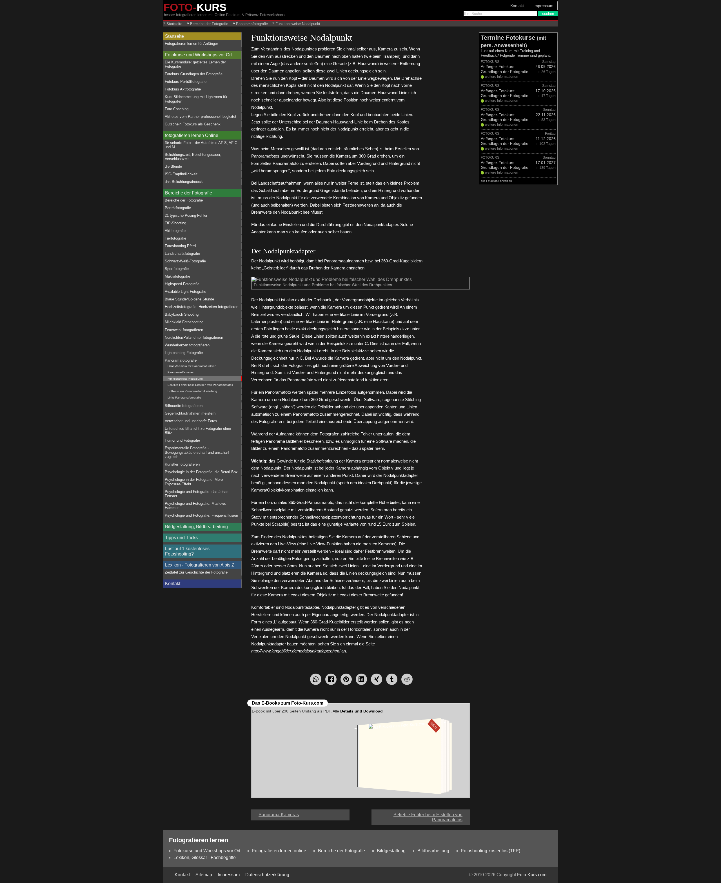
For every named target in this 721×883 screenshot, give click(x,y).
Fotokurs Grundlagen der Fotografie (193, 74)
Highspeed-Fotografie (182, 284)
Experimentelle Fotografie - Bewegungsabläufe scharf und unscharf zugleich (197, 452)
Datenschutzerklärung (267, 874)
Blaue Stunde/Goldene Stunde (189, 299)
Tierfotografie (175, 238)
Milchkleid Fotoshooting (184, 322)
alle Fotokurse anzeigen (496, 180)
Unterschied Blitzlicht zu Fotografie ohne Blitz (198, 430)
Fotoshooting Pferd (180, 246)
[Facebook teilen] (331, 679)
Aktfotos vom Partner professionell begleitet (200, 116)
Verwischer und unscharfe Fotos (191, 421)
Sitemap (203, 874)
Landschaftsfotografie (182, 253)
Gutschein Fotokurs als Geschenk (193, 124)
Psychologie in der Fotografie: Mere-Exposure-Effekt (194, 481)
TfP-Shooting (175, 223)
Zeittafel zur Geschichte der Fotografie (196, 572)
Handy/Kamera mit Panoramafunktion (192, 366)
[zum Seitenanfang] (360, 812)
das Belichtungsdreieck (184, 182)
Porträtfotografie (178, 208)
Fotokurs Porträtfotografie (185, 81)
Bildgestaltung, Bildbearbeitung (196, 526)
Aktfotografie (175, 231)
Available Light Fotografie (185, 291)
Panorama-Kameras (180, 372)
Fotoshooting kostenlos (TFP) (490, 850)
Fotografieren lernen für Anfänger (191, 43)
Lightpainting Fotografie (184, 353)
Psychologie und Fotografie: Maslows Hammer (195, 505)
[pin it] (346, 679)
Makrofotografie (177, 276)
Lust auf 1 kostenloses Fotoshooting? (187, 551)
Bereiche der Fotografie (188, 193)
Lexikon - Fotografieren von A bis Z (199, 565)
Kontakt (517, 5)
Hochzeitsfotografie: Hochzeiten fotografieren (201, 307)
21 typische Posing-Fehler (186, 215)
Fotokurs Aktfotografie (183, 89)
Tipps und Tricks (181, 537)
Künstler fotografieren (182, 464)
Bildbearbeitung (433, 850)
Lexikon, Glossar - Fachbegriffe (204, 857)
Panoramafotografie (181, 360)
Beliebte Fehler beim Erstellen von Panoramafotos (200, 384)
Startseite (174, 36)
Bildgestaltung (391, 850)
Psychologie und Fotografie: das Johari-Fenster (197, 494)
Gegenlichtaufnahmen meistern (190, 413)
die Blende (173, 166)
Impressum (543, 5)
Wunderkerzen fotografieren (187, 345)
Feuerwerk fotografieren (184, 330)
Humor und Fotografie (182, 440)
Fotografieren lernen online (279, 850)
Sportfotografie (177, 269)
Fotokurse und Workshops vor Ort (198, 54)
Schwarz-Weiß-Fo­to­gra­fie (185, 261)
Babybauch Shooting (182, 314)
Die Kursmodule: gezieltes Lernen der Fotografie (195, 64)
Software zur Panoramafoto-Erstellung (192, 391)
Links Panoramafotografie (184, 397)
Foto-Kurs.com (531, 874)
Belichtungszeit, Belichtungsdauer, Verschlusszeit (193, 156)
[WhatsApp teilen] (315, 679)
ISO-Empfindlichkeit (181, 174)
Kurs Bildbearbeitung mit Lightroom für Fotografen (196, 99)
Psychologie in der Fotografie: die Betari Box (201, 472)
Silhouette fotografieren (183, 406)
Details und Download (361, 711)
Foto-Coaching (176, 109)
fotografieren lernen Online (191, 135)
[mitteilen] (361, 679)
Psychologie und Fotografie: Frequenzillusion (201, 515)
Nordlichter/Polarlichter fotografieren (194, 337)
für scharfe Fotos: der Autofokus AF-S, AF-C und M (201, 145)
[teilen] (376, 679)
